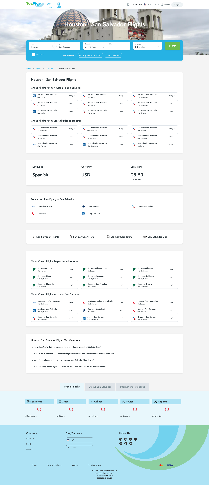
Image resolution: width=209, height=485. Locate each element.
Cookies (75, 465)
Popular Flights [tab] (72, 386)
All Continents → (31, 416)
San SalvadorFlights (47, 237)
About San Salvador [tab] (100, 387)
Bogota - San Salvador (147, 309)
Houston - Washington (96, 276)
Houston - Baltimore (146, 276)
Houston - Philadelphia (97, 268)
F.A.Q (28, 444)
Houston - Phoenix (145, 268)
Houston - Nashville (45, 284)
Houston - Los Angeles (97, 284)
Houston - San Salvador (47, 95)
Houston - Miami (44, 276)
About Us (30, 438)
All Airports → (157, 416)
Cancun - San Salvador (97, 309)
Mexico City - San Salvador (48, 301)
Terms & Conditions (54, 465)
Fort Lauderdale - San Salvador (100, 301)
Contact (29, 449)
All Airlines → (93, 416)
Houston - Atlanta (44, 268)
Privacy (34, 465)
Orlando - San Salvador (147, 317)
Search (172, 45)
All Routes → (125, 416)
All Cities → (61, 416)
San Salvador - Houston (47, 128)
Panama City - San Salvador (149, 301)
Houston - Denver (145, 284)
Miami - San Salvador (96, 317)
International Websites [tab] (132, 387)
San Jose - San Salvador (47, 309)
